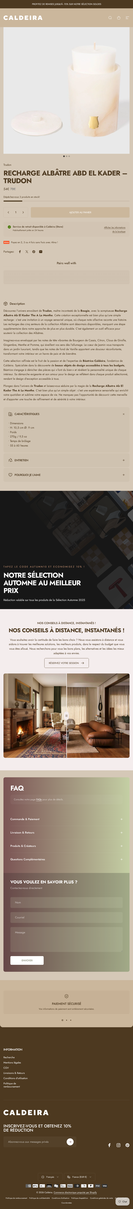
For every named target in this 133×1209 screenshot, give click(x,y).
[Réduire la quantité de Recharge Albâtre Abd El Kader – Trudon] (8, 212)
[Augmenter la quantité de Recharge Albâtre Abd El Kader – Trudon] (24, 212)
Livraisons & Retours (14, 1073)
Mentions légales (12, 1062)
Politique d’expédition (79, 1198)
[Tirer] (66, 715)
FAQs (39, 799)
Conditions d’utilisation (60, 1198)
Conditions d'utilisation (15, 1078)
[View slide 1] (62, 1020)
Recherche (9, 1057)
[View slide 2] (66, 1020)
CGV (6, 1067)
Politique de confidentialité (39, 1198)
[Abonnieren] (70, 1141)
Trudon (7, 165)
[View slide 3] (71, 1020)
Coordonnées (66, 1203)
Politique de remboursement (11, 1085)
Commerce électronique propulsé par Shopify (75, 1192)
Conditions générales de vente (101, 1198)
